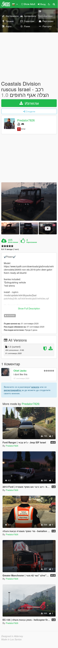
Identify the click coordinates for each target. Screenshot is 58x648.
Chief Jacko (20, 370)
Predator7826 (26, 120)
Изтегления (13, 242)
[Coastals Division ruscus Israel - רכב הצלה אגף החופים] (29, 201)
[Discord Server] (22, 123)
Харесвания (31, 242)
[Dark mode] (49, 4)
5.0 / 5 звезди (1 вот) (10, 249)
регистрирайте (13, 390)
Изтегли (31, 103)
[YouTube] (18, 123)
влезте (35, 386)
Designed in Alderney (12, 636)
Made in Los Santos (11, 639)
